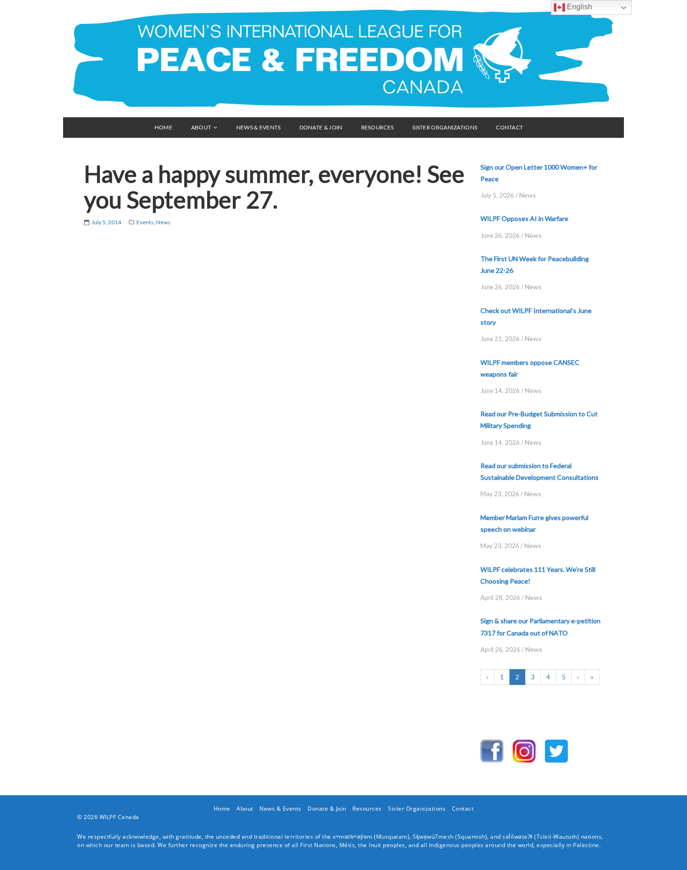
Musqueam (392, 837)
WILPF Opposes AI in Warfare (524, 218)
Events (145, 222)
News (163, 222)
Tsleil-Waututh (557, 837)
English (578, 7)
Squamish (471, 837)
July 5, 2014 (106, 222)
